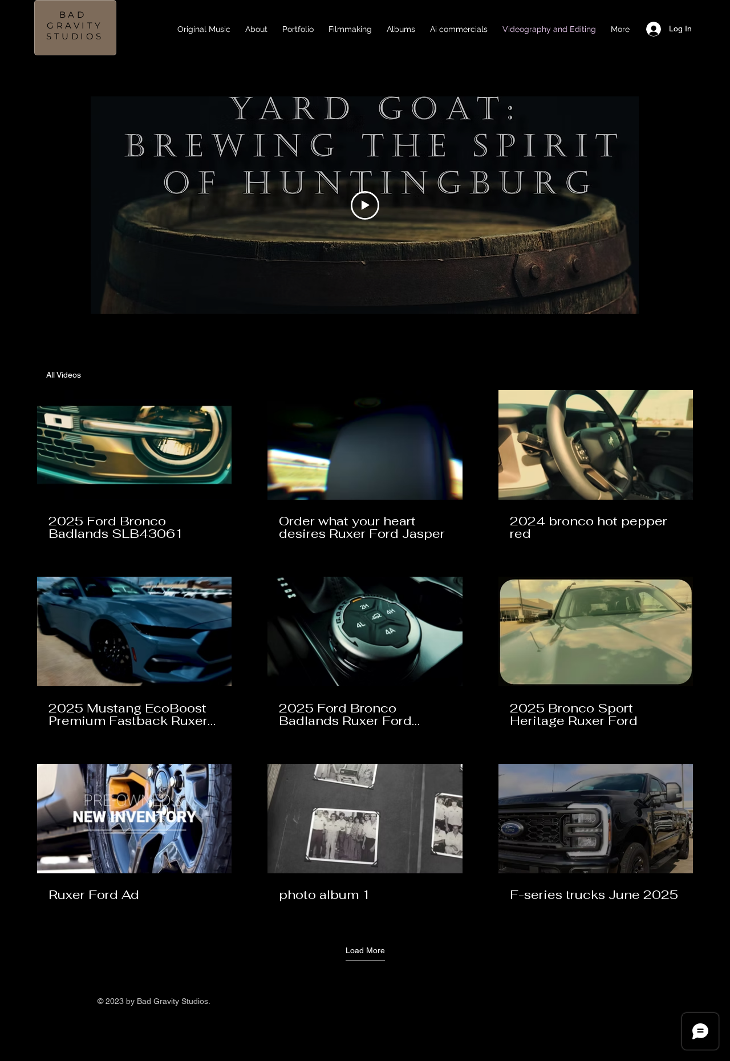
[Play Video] (134, 445)
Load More (365, 950)
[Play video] (365, 205)
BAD (75, 14)
